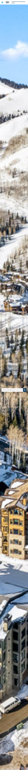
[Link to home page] (8, 2)
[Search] (25, 390)
